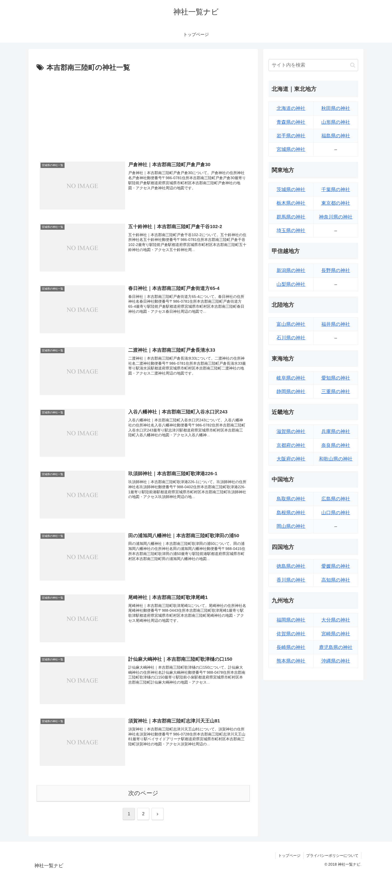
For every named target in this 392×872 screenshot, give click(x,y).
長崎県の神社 (291, 647)
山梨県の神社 (291, 284)
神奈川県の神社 (336, 217)
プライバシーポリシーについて (332, 855)
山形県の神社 (335, 122)
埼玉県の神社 (291, 230)
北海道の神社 (291, 108)
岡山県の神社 (291, 526)
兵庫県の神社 (335, 431)
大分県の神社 (335, 620)
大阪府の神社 (291, 459)
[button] (352, 65)
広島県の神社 (335, 498)
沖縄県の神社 (335, 661)
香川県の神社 (291, 580)
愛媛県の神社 (335, 566)
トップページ (289, 855)
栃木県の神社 (291, 203)
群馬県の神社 (291, 217)
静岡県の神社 (291, 391)
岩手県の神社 (291, 135)
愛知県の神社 (335, 378)
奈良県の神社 (335, 445)
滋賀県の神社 (291, 431)
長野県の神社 (335, 270)
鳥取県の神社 (291, 498)
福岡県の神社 (291, 620)
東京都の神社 (335, 203)
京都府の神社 (291, 445)
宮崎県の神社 (335, 633)
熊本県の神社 (291, 661)
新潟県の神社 (291, 270)
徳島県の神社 (291, 566)
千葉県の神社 (335, 189)
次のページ (143, 793)
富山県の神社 (291, 324)
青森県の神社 (291, 122)
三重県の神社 (335, 391)
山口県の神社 (335, 512)
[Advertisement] (143, 113)
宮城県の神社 (291, 149)
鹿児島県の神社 (336, 647)
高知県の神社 (335, 580)
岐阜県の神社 (291, 378)
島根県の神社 (291, 512)
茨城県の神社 (291, 189)
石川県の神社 (291, 337)
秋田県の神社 (335, 108)
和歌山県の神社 (336, 459)
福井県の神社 (335, 324)
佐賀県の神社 (291, 633)
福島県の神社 (335, 135)
